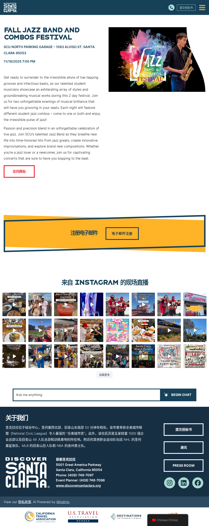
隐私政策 (24, 502)
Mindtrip (63, 502)
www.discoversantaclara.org (78, 485)
